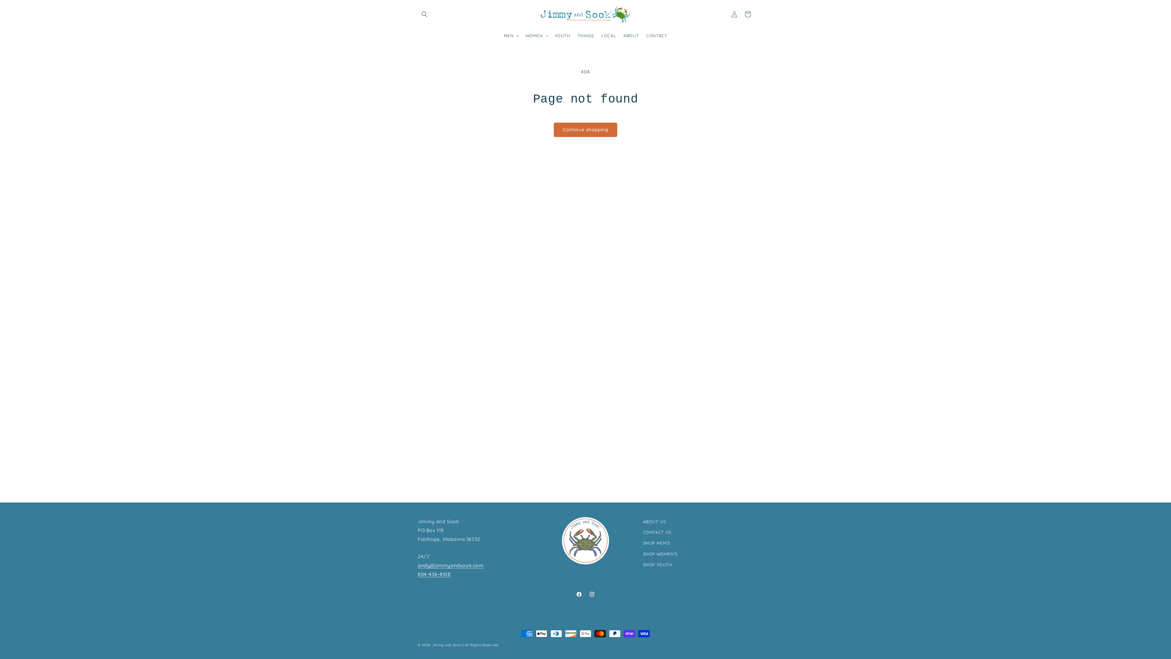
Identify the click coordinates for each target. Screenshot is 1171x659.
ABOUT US (654, 521)
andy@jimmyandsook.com (451, 565)
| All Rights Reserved (481, 645)
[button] (424, 14)
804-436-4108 (434, 574)
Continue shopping (585, 129)
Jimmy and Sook (447, 645)
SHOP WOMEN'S (660, 554)
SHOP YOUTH (657, 564)
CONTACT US (657, 532)
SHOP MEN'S (656, 543)
